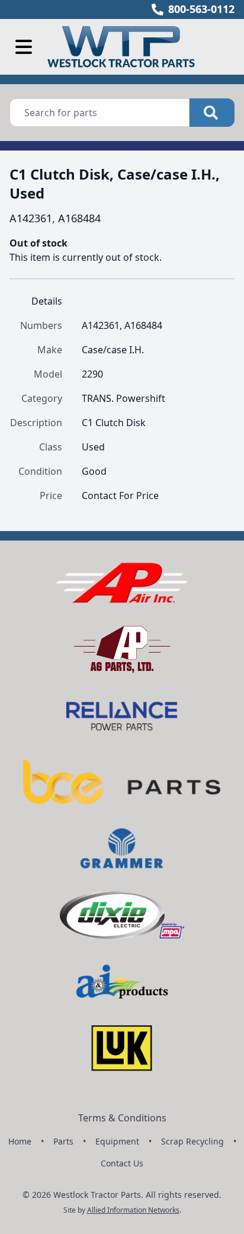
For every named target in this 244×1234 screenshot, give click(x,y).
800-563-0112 (201, 9)
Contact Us (122, 1163)
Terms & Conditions (122, 1117)
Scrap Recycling (192, 1141)
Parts (63, 1141)
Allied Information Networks (133, 1210)
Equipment (117, 1141)
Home (19, 1141)
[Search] (212, 112)
